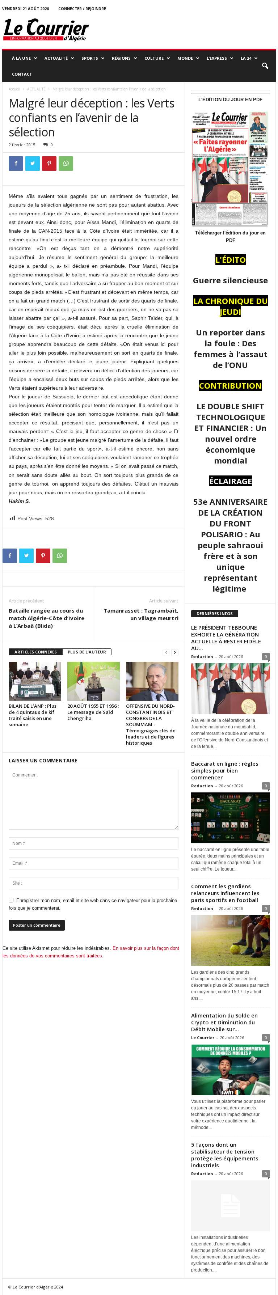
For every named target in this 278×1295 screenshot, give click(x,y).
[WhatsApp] (66, 163)
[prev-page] (166, 652)
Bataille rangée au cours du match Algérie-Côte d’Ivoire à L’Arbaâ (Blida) (46, 618)
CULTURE (154, 58)
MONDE (185, 58)
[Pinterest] (49, 163)
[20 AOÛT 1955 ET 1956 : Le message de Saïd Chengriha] (93, 681)
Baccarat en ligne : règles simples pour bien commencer (224, 770)
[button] (265, 66)
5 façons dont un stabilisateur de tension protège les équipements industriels (224, 1155)
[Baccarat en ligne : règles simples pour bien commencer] (230, 817)
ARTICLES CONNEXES (35, 652)
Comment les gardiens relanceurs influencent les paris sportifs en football (225, 893)
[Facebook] (16, 163)
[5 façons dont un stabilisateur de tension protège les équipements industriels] (230, 1205)
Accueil (14, 89)
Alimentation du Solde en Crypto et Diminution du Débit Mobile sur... (224, 1022)
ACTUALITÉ (56, 58)
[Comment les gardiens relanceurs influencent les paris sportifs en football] (230, 940)
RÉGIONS (121, 58)
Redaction (202, 656)
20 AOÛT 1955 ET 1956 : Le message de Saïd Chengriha (93, 712)
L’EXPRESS (217, 58)
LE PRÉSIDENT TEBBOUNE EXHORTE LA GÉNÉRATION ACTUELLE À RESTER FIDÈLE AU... (226, 638)
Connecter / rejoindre (82, 8)
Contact (22, 74)
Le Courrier (202, 1037)
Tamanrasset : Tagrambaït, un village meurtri (141, 614)
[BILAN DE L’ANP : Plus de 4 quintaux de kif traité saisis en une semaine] (35, 681)
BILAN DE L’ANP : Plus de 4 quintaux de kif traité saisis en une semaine (32, 715)
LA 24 (246, 58)
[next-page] (174, 652)
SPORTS (89, 58)
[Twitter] (32, 163)
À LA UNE (21, 58)
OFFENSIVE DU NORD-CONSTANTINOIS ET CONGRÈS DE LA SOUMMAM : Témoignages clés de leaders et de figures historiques (151, 724)
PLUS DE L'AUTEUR (87, 652)
